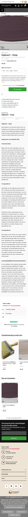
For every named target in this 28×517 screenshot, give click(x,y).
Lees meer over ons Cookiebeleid (14, 507)
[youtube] (21, 486)
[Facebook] (7, 486)
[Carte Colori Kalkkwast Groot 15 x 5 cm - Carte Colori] (10, 350)
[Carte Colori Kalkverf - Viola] (10, 393)
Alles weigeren (21, 511)
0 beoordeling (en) (11, 60)
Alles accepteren (8, 511)
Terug (4, 13)
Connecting (8, 313)
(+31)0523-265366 (10, 309)
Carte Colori (5, 52)
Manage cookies (14, 515)
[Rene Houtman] (6, 6)
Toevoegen (18, 89)
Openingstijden (16, 305)
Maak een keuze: (7, 67)
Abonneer (14, 438)
